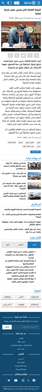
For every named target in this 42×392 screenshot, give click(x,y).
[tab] (34, 245)
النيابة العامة (12, 143)
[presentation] (34, 245)
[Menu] (39, 3)
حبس (38, 146)
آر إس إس (7, 304)
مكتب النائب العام (28, 146)
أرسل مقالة (21, 342)
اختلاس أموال (30, 143)
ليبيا (38, 23)
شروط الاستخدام (21, 369)
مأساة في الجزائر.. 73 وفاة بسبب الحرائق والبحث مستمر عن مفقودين (15, 166)
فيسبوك (34, 296)
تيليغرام (7, 296)
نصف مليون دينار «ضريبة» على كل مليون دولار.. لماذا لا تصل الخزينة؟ (14, 186)
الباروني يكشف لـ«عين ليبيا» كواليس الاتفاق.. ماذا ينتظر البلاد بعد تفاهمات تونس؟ (19, 255)
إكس (21, 296)
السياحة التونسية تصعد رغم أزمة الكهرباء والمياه (23, 209)
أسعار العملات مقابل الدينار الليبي (21, 345)
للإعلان (21, 338)
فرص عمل (21, 349)
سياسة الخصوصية (21, 366)
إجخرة (38, 143)
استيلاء (21, 143)
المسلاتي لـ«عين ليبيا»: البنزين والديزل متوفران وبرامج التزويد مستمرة (14, 196)
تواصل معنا (21, 362)
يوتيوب (21, 304)
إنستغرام (34, 304)
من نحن (21, 359)
